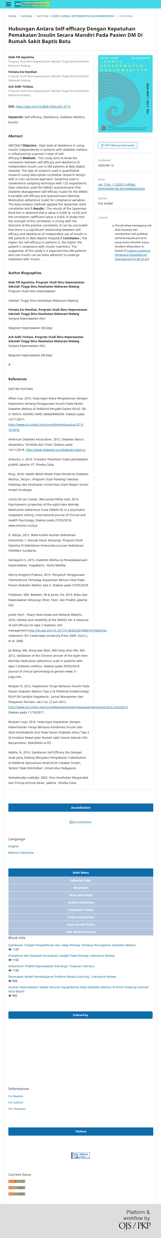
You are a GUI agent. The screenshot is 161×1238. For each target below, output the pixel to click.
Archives (26, 16)
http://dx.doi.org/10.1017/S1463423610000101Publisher (67, 630)
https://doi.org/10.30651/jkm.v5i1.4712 (43, 106)
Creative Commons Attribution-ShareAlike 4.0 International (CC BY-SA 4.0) (132, 255)
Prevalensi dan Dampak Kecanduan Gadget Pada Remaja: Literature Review (61, 956)
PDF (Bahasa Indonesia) (119, 145)
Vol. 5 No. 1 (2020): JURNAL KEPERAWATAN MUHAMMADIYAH (75, 16)
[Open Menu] (8, 4)
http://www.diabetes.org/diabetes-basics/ (55, 450)
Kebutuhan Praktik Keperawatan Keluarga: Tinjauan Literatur (51, 966)
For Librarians (17, 1109)
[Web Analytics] (80, 1158)
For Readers (15, 1096)
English (13, 846)
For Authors (15, 1102)
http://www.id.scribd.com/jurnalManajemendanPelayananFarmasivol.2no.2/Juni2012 (68, 707)
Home (12, 16)
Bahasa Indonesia (21, 853)
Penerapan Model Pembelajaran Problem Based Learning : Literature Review (62, 977)
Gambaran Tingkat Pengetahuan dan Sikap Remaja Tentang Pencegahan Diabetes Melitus (72, 945)
